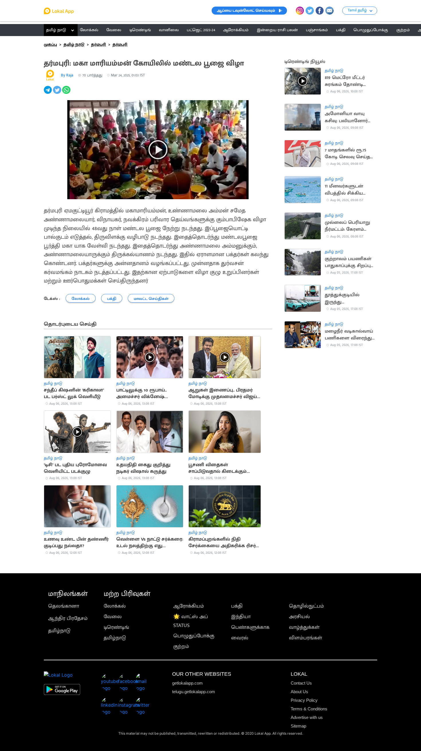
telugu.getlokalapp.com (193, 691)
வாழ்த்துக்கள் (304, 627)
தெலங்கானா (63, 606)
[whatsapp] (66, 93)
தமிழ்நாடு (59, 630)
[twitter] (57, 93)
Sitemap (298, 726)
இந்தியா (241, 616)
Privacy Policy (304, 700)
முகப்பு (50, 44)
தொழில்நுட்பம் (306, 606)
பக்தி (237, 606)
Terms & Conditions (309, 708)
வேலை (113, 616)
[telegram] (48, 93)
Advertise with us (307, 717)
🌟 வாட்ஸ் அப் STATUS (190, 621)
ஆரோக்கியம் (188, 606)
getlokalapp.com (187, 683)
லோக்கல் (115, 606)
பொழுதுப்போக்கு (193, 635)
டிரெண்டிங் (116, 627)
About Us (299, 691)
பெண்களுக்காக (250, 627)
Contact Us (301, 683)
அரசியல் (299, 616)
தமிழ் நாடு (56, 29)
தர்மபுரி (98, 44)
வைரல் (239, 637)
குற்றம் (181, 646)
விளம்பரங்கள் (305, 637)
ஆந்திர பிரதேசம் (68, 618)
